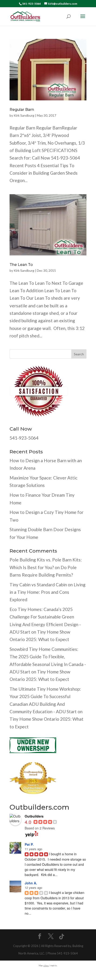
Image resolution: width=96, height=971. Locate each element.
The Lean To (21, 264)
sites (46, 965)
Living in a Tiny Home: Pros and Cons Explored (48, 592)
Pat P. (29, 844)
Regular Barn (22, 109)
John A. (31, 883)
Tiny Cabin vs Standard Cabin (38, 584)
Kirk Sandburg (24, 115)
